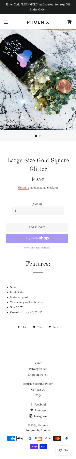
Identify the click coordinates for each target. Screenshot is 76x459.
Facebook (40, 404)
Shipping (23, 187)
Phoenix (38, 22)
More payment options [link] (37, 247)
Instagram (40, 416)
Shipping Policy (38, 374)
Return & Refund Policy (38, 384)
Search (38, 363)
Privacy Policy (38, 369)
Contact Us (38, 389)
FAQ (38, 395)
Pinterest (40, 410)
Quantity (37, 204)
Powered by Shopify (38, 430)
